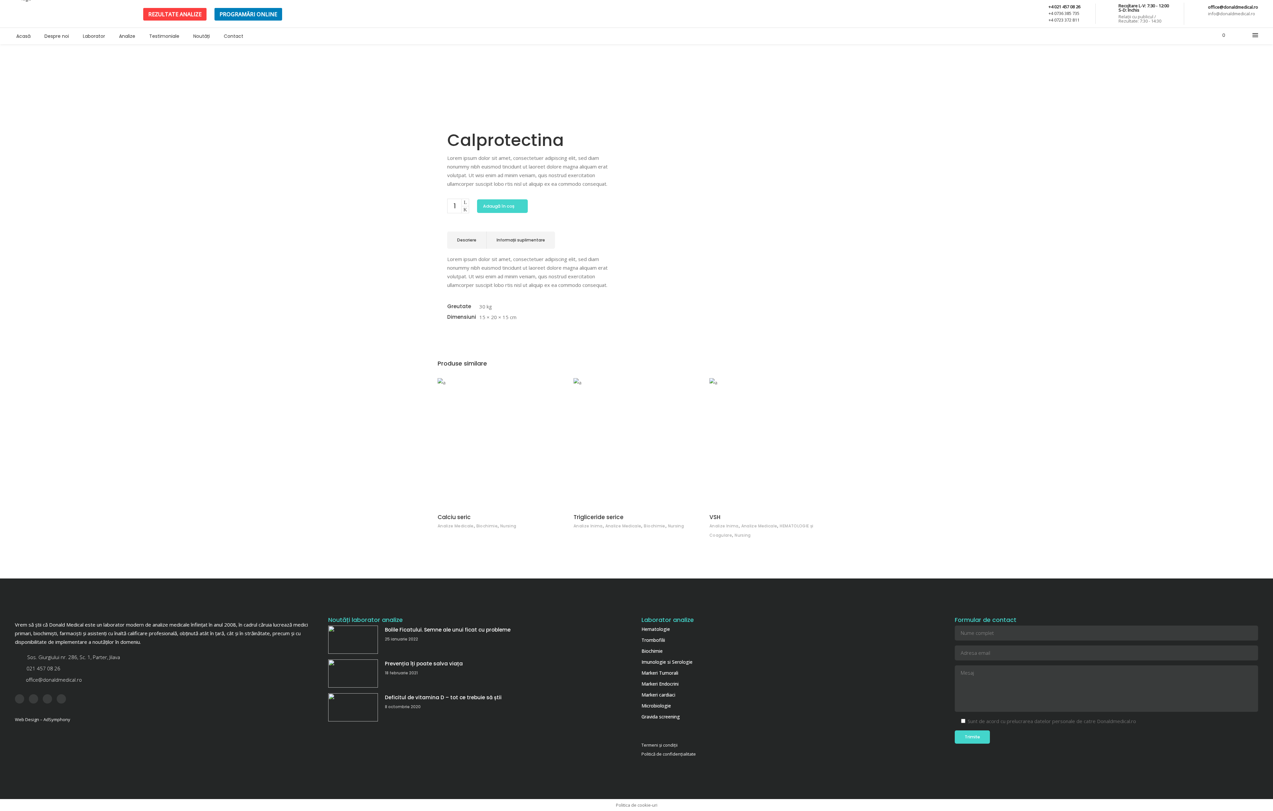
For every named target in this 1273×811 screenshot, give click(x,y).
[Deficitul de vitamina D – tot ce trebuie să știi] (353, 707)
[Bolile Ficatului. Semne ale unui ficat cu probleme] (353, 640)
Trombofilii (653, 640)
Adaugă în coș (499, 206)
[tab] (466, 240)
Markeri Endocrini (660, 684)
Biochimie (487, 526)
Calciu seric (454, 517)
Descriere (466, 240)
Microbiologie (656, 706)
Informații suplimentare (521, 240)
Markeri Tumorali (659, 673)
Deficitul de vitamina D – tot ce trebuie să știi (443, 697)
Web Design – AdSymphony (42, 719)
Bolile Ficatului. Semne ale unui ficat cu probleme (448, 629)
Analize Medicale (456, 526)
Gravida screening (660, 716)
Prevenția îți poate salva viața (424, 663)
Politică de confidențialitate (668, 754)
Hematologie (655, 629)
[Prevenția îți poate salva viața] (353, 673)
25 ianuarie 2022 (401, 639)
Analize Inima (588, 526)
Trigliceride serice (599, 517)
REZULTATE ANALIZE (175, 14)
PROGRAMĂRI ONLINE (248, 14)
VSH (714, 517)
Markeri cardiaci (658, 695)
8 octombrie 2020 (403, 707)
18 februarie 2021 (401, 673)
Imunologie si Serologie (667, 662)
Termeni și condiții (659, 745)
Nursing (508, 526)
